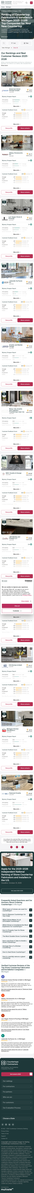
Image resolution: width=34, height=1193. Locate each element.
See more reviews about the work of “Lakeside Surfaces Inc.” (14, 1050)
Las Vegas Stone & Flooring (15, 217)
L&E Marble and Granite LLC (14, 537)
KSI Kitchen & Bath (15, 665)
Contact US (4, 1138)
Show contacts (25, 128)
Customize (16, 610)
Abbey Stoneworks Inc (16, 153)
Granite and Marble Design (15, 345)
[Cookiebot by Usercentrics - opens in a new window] (25, 581)
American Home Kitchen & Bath (14, 89)
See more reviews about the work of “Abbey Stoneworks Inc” (14, 1010)
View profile (8, 128)
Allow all (17, 606)
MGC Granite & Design (13, 473)
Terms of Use (5, 1133)
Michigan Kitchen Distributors (13, 729)
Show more (4, 36)
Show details (25, 601)
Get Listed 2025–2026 (17, 890)
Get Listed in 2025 (15, 1074)
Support (3, 1136)
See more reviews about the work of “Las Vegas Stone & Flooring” (15, 1030)
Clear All (15, 47)
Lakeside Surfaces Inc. (15, 281)
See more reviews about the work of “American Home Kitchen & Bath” (16, 989)
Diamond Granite (15, 793)
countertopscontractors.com (22, 1155)
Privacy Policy (5, 1131)
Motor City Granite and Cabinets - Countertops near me (16, 410)
